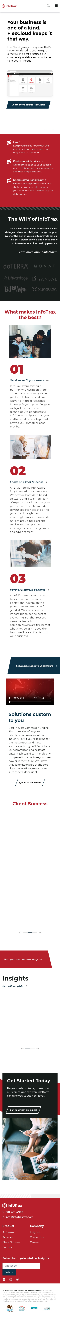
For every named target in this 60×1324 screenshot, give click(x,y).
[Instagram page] (10, 1276)
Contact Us (37, 1234)
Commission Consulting (28, 180)
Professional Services (26, 161)
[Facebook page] (4, 1276)
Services (7, 1234)
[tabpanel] (30, 64)
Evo (15, 142)
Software (8, 1229)
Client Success (11, 1239)
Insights (35, 1229)
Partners (7, 1244)
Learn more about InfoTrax (36, 251)
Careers (34, 1239)
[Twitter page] (17, 1276)
